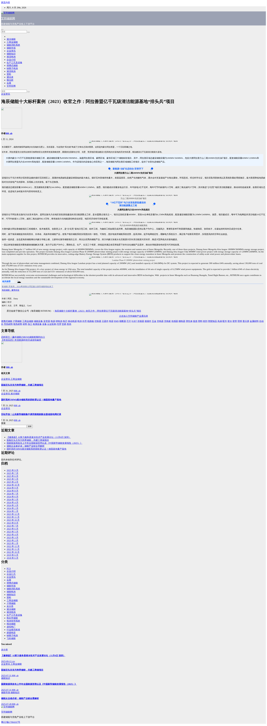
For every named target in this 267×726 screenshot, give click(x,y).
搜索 (3, 423)
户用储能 (17, 321)
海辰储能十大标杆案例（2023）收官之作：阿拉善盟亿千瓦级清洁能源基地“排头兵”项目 (98, 311)
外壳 (84, 321)
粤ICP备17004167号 (10, 722)
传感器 (174, 321)
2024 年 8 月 (12, 491)
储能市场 (11, 48)
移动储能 (11, 624)
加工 (30, 324)
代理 (59, 324)
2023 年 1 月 (12, 543)
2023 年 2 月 (12, 540)
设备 (44, 324)
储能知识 (11, 54)
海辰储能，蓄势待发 (10, 290)
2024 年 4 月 (12, 502)
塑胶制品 (212, 321)
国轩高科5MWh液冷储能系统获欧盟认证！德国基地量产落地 (31, 399)
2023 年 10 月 (13, 520)
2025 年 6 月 (12, 476)
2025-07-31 (6, 675)
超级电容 (11, 632)
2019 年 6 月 (12, 555)
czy (13, 661)
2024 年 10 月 (13, 485)
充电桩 (167, 321)
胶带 (235, 321)
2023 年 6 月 (12, 529)
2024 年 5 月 (12, 499)
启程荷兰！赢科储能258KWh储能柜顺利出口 (23, 337)
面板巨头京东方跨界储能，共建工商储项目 (22, 385)
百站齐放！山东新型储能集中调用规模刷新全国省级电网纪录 (31, 414)
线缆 (195, 321)
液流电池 (11, 57)
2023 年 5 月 (12, 532)
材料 (25, 324)
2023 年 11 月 (13, 517)
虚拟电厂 (11, 627)
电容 (111, 321)
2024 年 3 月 (12, 505)
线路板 (90, 321)
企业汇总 (11, 574)
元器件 (105, 321)
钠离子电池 (12, 68)
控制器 (98, 321)
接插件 (148, 321)
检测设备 (37, 324)
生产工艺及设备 (14, 62)
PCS (9, 568)
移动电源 (72, 321)
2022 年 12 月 (13, 546)
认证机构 (51, 324)
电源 (53, 321)
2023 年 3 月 (12, 537)
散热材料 (17, 324)
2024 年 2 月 (12, 508)
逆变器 (46, 321)
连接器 (140, 321)
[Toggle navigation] (2, 29)
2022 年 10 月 (13, 552)
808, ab (9, 133)
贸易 (64, 324)
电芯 (65, 321)
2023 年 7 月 (12, 526)
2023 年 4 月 (12, 534)
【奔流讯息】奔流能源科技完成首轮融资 (21, 340)
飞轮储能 (11, 638)
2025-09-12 (6, 661)
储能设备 (38, 321)
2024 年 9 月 (12, 488)
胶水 (230, 321)
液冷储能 (11, 39)
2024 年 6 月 (12, 496)
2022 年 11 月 (13, 549)
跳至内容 (5, 2)
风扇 (219, 321)
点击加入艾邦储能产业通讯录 (133, 316)
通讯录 (10, 77)
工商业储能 (12, 42)
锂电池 (59, 321)
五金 (154, 321)
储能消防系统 (13, 45)
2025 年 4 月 (12, 482)
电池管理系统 (13, 621)
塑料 (9, 74)
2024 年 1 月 (12, 511)
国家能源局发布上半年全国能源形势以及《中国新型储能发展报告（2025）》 (44, 443)
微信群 (10, 80)
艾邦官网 (11, 86)
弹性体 (189, 321)
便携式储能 (12, 65)
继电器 (182, 321)
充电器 (160, 321)
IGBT (134, 321)
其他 (69, 324)
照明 (240, 321)
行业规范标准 (13, 629)
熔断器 (122, 321)
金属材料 (254, 321)
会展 (9, 83)
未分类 (10, 606)
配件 (224, 321)
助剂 (205, 321)
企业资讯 (11, 51)
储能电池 (11, 591)
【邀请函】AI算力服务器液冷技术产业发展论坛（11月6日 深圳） (39, 437)
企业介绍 (11, 59)
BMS (116, 321)
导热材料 (8, 324)
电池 (79, 321)
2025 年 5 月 (12, 479)
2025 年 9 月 (12, 470)
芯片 (129, 321)
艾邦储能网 (8, 18)
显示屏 (246, 321)
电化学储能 (12, 618)
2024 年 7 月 (12, 494)
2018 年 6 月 (12, 558)
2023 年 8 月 (12, 523)
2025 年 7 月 (12, 473)
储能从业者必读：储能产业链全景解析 (25, 446)
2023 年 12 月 (13, 514)
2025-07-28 (6, 704)
